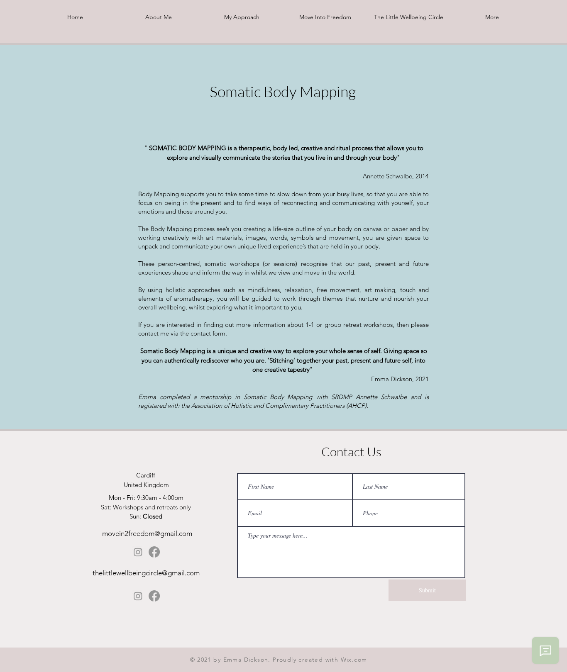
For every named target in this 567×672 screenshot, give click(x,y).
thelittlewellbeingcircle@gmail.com (146, 573)
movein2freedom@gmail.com (147, 533)
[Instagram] (138, 552)
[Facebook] (154, 552)
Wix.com (354, 659)
